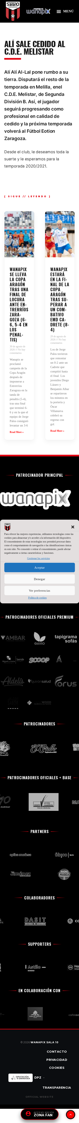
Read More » (17, 432)
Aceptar (39, 567)
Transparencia (57, 1088)
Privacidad (56, 1060)
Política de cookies (37, 597)
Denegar (39, 579)
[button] (73, 527)
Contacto (57, 1051)
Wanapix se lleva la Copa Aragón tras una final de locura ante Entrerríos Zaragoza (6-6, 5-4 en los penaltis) (19, 304)
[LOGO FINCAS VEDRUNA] (40, 802)
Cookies (57, 1068)
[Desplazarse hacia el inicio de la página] (70, 1114)
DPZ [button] (38, 1077)
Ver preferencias (39, 590)
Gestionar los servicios (38, 558)
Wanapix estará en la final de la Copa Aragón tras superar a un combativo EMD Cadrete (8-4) (59, 299)
